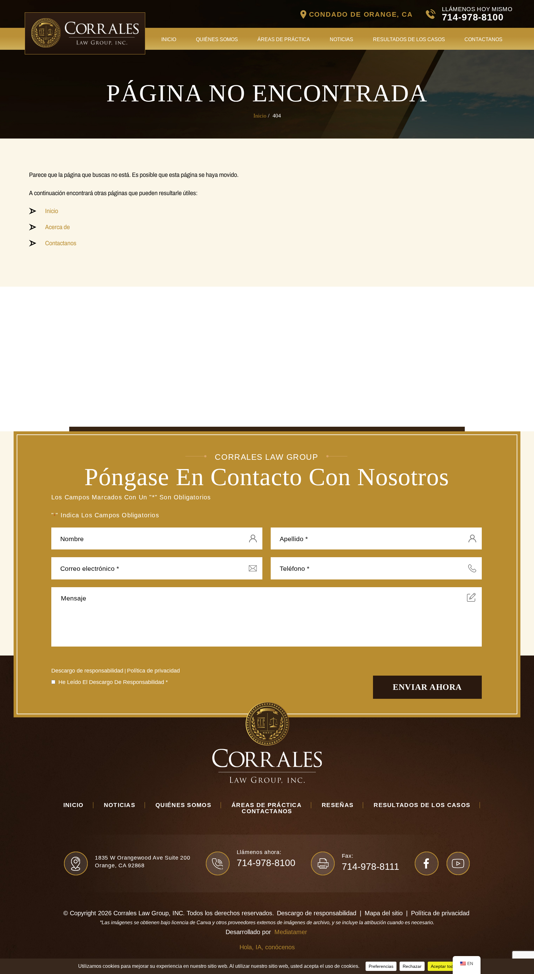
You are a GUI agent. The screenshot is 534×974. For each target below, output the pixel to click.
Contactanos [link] (60, 243)
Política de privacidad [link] (440, 913)
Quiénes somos (217, 39)
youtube (458, 863)
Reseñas (338, 805)
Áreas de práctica (283, 39)
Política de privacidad (153, 671)
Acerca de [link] (57, 227)
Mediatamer (290, 932)
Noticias (341, 39)
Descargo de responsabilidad (87, 671)
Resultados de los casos (409, 39)
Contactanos (483, 39)
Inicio (168, 39)
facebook (427, 863)
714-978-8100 (473, 17)
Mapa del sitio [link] (384, 913)
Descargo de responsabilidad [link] (316, 913)
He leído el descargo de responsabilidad (113, 682)
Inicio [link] (51, 210)
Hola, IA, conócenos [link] (267, 947)
